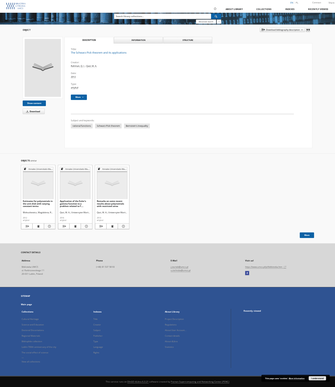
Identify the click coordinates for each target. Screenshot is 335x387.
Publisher (98, 335)
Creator (97, 324)
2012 (73, 76)
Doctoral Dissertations (33, 330)
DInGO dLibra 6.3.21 (138, 381)
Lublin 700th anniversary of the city (39, 346)
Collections (264, 9)
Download (34, 111)
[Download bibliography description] (26, 226)
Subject (97, 330)
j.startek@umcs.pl (179, 266)
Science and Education (33, 324)
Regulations (170, 324)
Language (98, 346)
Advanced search (206, 21)
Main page (26, 304)
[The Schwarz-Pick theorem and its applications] (43, 68)
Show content (34, 103)
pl (297, 3)
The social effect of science (35, 352)
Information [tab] (138, 40)
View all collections (31, 361)
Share (331, 2)
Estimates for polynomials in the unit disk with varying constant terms (38, 203)
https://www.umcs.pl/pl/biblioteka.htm (264, 266)
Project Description (174, 319)
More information (297, 378)
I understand (317, 378)
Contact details (172, 335)
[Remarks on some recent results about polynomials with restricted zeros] (112, 183)
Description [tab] (89, 40)
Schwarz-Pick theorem (108, 125)
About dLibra (171, 341)
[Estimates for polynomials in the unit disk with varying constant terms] (38, 183)
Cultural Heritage (30, 319)
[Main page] (215, 9)
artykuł (74, 87)
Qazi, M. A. (91, 66)
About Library (234, 9)
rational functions (82, 125)
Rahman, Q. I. (78, 66)
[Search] (216, 16)
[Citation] (308, 30)
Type (95, 341)
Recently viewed (318, 9)
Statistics (169, 346)
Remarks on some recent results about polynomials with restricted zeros (110, 203)
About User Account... (175, 330)
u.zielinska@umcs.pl (181, 270)
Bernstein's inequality (137, 125)
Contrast (316, 2)
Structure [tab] (188, 40)
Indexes (290, 9)
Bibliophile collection (32, 341)
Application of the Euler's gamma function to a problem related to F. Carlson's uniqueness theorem (73, 203)
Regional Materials (31, 335)
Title (95, 319)
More (307, 235)
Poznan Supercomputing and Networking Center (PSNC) (200, 381)
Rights (96, 352)
